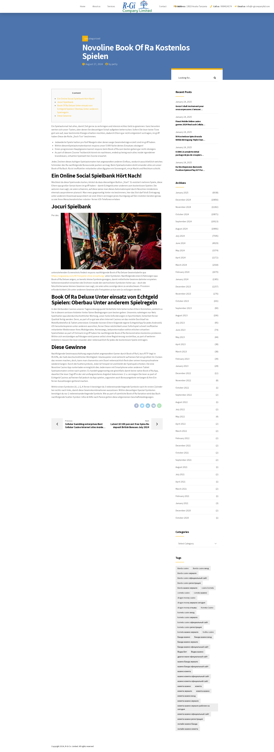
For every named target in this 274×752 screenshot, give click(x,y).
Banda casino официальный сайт (192, 578)
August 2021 (181, 467)
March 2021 (181, 488)
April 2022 (181, 423)
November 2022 (183, 380)
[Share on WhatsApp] (159, 405)
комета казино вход (187, 696)
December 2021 (183, 445)
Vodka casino (208, 632)
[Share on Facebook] (136, 405)
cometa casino (184, 592)
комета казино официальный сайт (193, 714)
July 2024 (180, 235)
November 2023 (183, 293)
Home (82, 6)
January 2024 (182, 279)
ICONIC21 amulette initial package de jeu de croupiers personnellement (189, 155)
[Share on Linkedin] (148, 405)
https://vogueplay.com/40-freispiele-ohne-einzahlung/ (78, 275)
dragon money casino (186, 597)
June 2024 (180, 243)
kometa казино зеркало (188, 632)
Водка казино (197, 651)
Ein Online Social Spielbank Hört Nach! (75, 98)
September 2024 (184, 221)
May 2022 (180, 416)
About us (96, 6)
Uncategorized (92, 38)
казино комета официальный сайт (193, 676)
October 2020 (182, 517)
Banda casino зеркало (187, 573)
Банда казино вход (203, 637)
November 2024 (183, 207)
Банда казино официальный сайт (193, 647)
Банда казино (184, 637)
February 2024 (182, 272)
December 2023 (183, 286)
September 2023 (184, 308)
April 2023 (181, 344)
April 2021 (180, 481)
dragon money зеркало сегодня (191, 602)
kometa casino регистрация (190, 627)
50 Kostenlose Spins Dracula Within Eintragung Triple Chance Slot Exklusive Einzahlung (190, 139)
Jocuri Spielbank (65, 102)
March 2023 (181, 351)
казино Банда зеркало (188, 661)
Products (178, 6)
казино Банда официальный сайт (193, 666)
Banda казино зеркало (187, 588)
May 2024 (180, 250)
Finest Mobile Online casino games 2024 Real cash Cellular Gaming (190, 124)
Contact (162, 6)
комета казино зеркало (188, 701)
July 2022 (180, 409)
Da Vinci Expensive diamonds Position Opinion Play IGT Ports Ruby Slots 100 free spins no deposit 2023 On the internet (190, 171)
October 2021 (182, 452)
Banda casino (183, 568)
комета (198, 686)
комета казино (202, 691)
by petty (112, 64)
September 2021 (184, 459)
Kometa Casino (207, 607)
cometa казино (200, 592)
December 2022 (183, 373)
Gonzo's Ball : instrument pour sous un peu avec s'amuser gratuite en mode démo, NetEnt (190, 109)
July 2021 (180, 474)
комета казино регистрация (190, 719)
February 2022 (183, 438)
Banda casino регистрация (189, 583)
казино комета (184, 671)
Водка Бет (182, 651)
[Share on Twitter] (142, 405)
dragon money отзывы (187, 607)
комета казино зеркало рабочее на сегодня (194, 707)
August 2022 (182, 402)
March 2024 (181, 264)
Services (111, 6)
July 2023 (180, 322)
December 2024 (183, 199)
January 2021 (182, 503)
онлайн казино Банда (187, 724)
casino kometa (208, 588)
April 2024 (181, 257)
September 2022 (184, 394)
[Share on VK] (153, 405)
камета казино (184, 686)
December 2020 (183, 510)
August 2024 (182, 228)
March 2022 (181, 430)
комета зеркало (185, 691)
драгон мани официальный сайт (192, 656)
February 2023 (182, 358)
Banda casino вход (201, 568)
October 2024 (182, 214)
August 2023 (182, 315)
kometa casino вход (186, 612)
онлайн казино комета (188, 729)
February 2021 (182, 496)
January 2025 (182, 192)
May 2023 (180, 337)
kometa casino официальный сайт (193, 622)
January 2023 (182, 366)
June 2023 (180, 329)
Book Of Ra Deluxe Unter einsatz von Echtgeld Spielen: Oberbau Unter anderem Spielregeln (77, 109)
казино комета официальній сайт (193, 681)
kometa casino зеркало (188, 617)
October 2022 (182, 387)
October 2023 (182, 301)
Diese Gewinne (64, 115)
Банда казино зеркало (188, 642)
